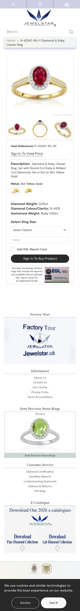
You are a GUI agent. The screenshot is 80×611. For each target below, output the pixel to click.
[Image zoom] (40, 84)
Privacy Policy (40, 392)
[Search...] (71, 32)
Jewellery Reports (40, 476)
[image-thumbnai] (17, 129)
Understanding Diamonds (40, 481)
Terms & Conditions (40, 397)
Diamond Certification (40, 471)
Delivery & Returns (40, 486)
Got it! (53, 603)
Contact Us (40, 382)
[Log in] (40, 4)
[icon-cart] (66, 4)
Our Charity (40, 387)
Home (10, 40)
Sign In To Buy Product (40, 258)
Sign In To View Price (27, 153)
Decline (25, 603)
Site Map (40, 491)
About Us (40, 378)
